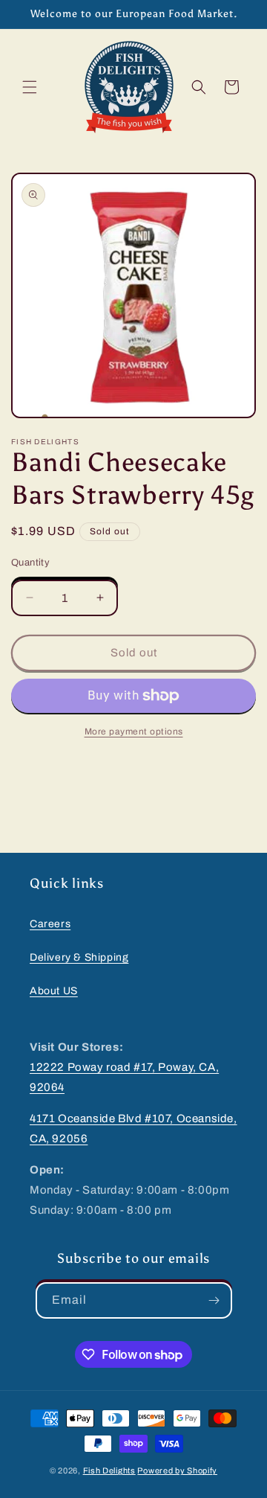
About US (54, 990)
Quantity (30, 562)
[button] (29, 87)
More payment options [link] (134, 731)
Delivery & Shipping (79, 957)
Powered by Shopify (177, 1470)
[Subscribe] (214, 1300)
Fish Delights (109, 1470)
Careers (50, 923)
